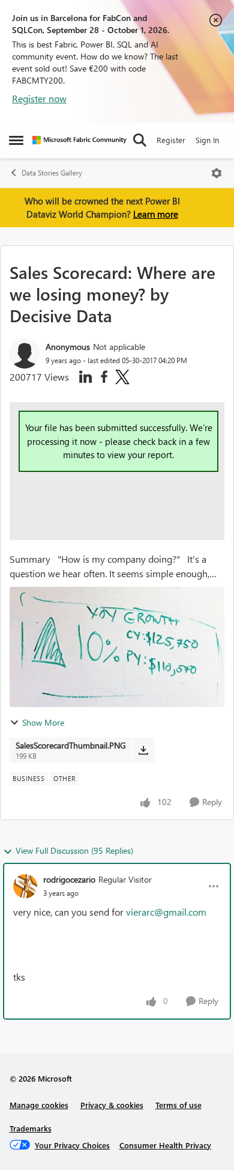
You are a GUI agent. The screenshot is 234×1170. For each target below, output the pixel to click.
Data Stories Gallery (52, 172)
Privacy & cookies (111, 1105)
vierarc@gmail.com (166, 911)
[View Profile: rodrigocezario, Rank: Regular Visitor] (25, 886)
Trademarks (31, 1128)
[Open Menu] (216, 173)
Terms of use (178, 1105)
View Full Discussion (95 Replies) (74, 850)
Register (171, 140)
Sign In (207, 140)
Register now (39, 98)
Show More (43, 722)
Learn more (155, 214)
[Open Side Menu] (16, 140)
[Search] (140, 140)
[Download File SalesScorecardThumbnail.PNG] (143, 750)
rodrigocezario (69, 879)
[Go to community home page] (79, 140)
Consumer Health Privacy (165, 1145)
